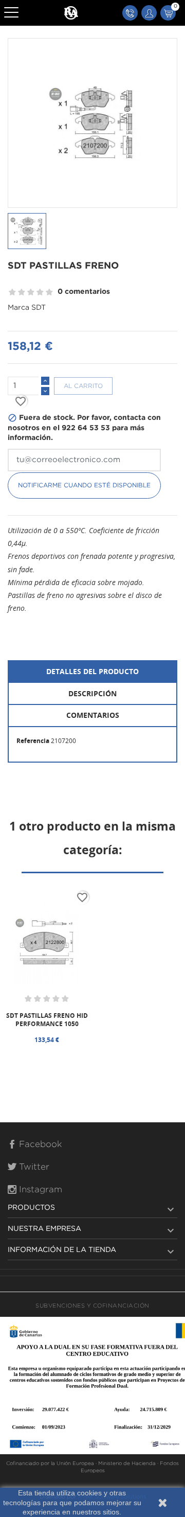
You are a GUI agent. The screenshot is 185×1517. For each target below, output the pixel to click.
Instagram (39, 1190)
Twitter (32, 1167)
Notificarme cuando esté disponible (84, 485)
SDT (38, 308)
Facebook (39, 1145)
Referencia (32, 740)
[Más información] (71, 1057)
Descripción (92, 693)
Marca (18, 308)
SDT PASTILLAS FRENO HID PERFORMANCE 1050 (47, 1019)
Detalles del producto (92, 671)
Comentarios (92, 715)
